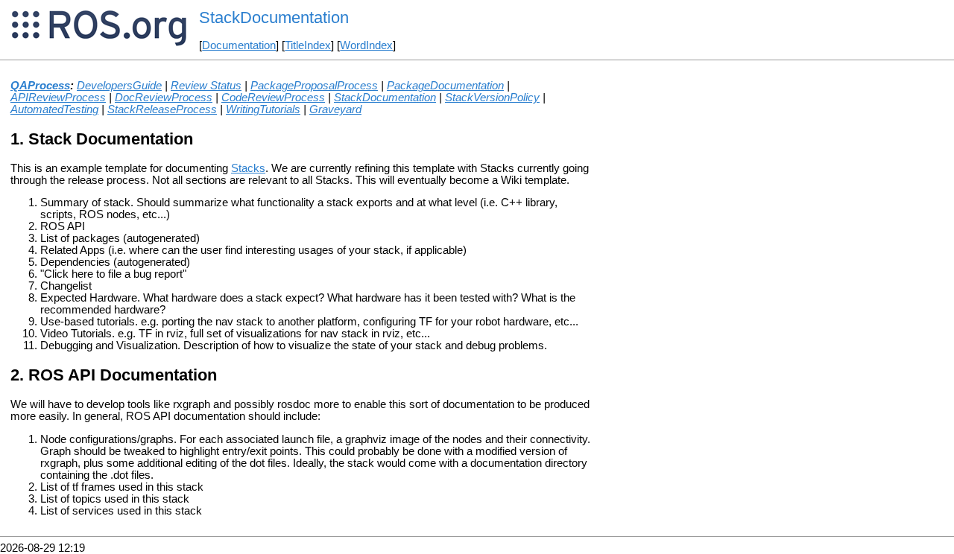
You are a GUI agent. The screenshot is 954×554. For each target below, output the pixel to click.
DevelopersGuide (119, 86)
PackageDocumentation (445, 86)
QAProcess (40, 86)
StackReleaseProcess (162, 109)
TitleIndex (308, 45)
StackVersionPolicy (492, 98)
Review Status (206, 86)
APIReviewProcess (58, 98)
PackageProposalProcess (314, 86)
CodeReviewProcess (273, 98)
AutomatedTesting (54, 109)
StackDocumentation (385, 98)
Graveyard (335, 109)
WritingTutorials (263, 109)
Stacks (248, 168)
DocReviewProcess (163, 98)
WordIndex (366, 45)
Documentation (239, 45)
